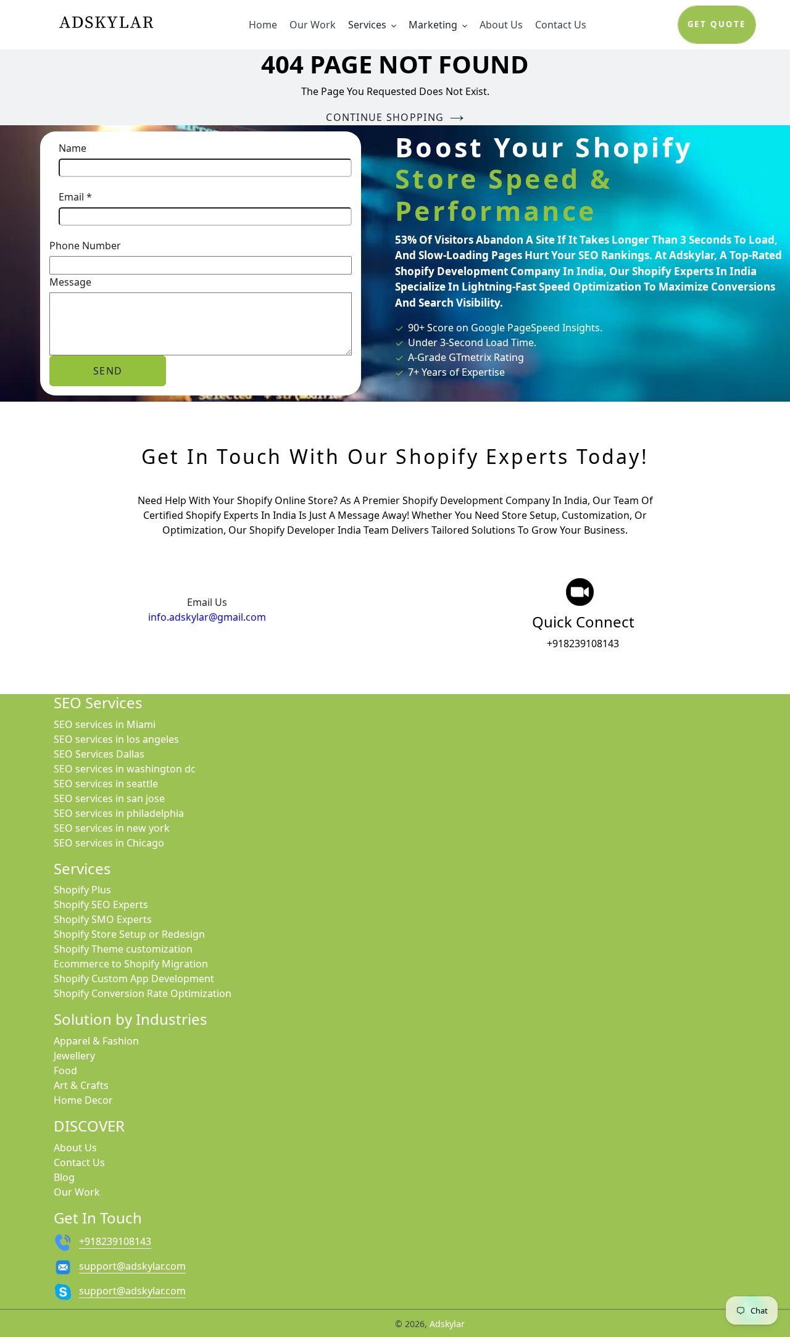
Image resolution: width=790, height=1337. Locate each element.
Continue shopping (385, 117)
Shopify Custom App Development (134, 978)
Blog (64, 1177)
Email (75, 197)
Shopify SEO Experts (101, 904)
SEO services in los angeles (116, 739)
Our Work (77, 1192)
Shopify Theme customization (123, 949)
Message (70, 282)
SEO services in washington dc (125, 769)
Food (65, 1070)
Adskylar (447, 1324)
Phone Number (85, 245)
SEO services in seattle (106, 783)
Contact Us (79, 1162)
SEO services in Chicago (109, 843)
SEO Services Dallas (99, 754)
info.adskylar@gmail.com (207, 617)
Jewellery (74, 1055)
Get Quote (717, 24)
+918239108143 (583, 643)
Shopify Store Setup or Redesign (129, 934)
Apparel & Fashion (96, 1041)
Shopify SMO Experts (103, 919)
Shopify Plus (82, 889)
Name (72, 148)
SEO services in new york (112, 828)
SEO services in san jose (109, 798)
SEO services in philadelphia (119, 813)
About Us (75, 1147)
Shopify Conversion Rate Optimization (142, 993)
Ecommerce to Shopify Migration (131, 964)
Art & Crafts (81, 1085)
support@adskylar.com (132, 1266)
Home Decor (83, 1100)
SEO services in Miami (105, 724)
